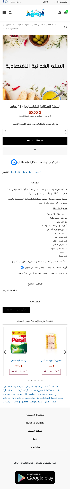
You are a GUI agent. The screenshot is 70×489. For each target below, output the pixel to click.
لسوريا (6, 387)
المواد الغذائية (43, 398)
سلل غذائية (40, 387)
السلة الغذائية (9, 391)
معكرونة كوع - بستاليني (51, 361)
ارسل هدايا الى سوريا (27, 394)
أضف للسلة (37, 141)
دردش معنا (16, 2)
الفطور (54, 402)
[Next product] (66, 27)
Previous (5, 352)
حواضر (25, 402)
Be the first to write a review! (26, 172)
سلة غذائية (52, 387)
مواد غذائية (30, 398)
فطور (46, 402)
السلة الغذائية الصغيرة (48, 391)
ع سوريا (52, 394)
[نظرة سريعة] (21, 356)
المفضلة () (61, 2)
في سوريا (42, 394)
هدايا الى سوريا (26, 387)
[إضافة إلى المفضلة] (35, 151)
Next (65, 352)
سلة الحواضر (36, 402)
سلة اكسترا (57, 398)
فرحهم (14, 387)
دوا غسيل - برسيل (19, 361)
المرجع (6, 291)
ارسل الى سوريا (10, 402)
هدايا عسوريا (9, 394)
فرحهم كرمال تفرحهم (13, 398)
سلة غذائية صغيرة (27, 391)
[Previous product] (65, 27)
